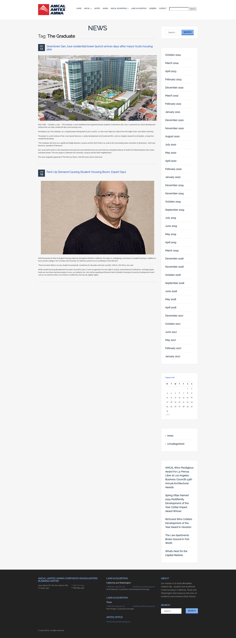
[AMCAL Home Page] (51, 9)
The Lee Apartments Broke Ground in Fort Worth (177, 539)
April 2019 (170, 242)
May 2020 (170, 152)
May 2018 (170, 299)
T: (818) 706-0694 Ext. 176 (115, 606)
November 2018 (174, 266)
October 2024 (173, 54)
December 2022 (174, 87)
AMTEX (97, 8)
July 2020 (170, 144)
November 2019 (174, 193)
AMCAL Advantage (119, 8)
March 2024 (172, 63)
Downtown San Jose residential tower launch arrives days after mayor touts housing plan (100, 48)
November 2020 (174, 128)
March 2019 (172, 250)
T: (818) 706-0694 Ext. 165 (115, 587)
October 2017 (173, 323)
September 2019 (174, 209)
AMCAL (87, 8)
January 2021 (172, 111)
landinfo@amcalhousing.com (144, 587)
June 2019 (171, 226)
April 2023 (170, 71)
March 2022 (171, 95)
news (170, 435)
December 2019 (174, 185)
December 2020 (174, 120)
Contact (162, 8)
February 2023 (173, 79)
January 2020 (173, 177)
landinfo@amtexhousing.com (144, 606)
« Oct (167, 415)
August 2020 (172, 136)
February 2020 (173, 169)
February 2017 (173, 348)
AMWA (105, 8)
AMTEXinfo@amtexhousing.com (118, 622)
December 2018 (174, 258)
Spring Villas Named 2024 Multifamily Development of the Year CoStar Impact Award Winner (177, 503)
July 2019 (170, 217)
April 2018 (170, 307)
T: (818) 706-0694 (78, 585)
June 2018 (171, 291)
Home (78, 8)
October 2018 (173, 274)
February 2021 (173, 103)
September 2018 (174, 283)
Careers (152, 8)
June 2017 (171, 332)
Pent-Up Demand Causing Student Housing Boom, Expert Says (86, 172)
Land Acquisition (138, 8)
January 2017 (172, 356)
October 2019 (173, 201)
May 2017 (170, 340)
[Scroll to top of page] (193, 631)
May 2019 (170, 234)
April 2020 (170, 160)
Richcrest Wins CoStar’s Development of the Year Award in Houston (178, 523)
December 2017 (174, 315)
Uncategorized (175, 443)
